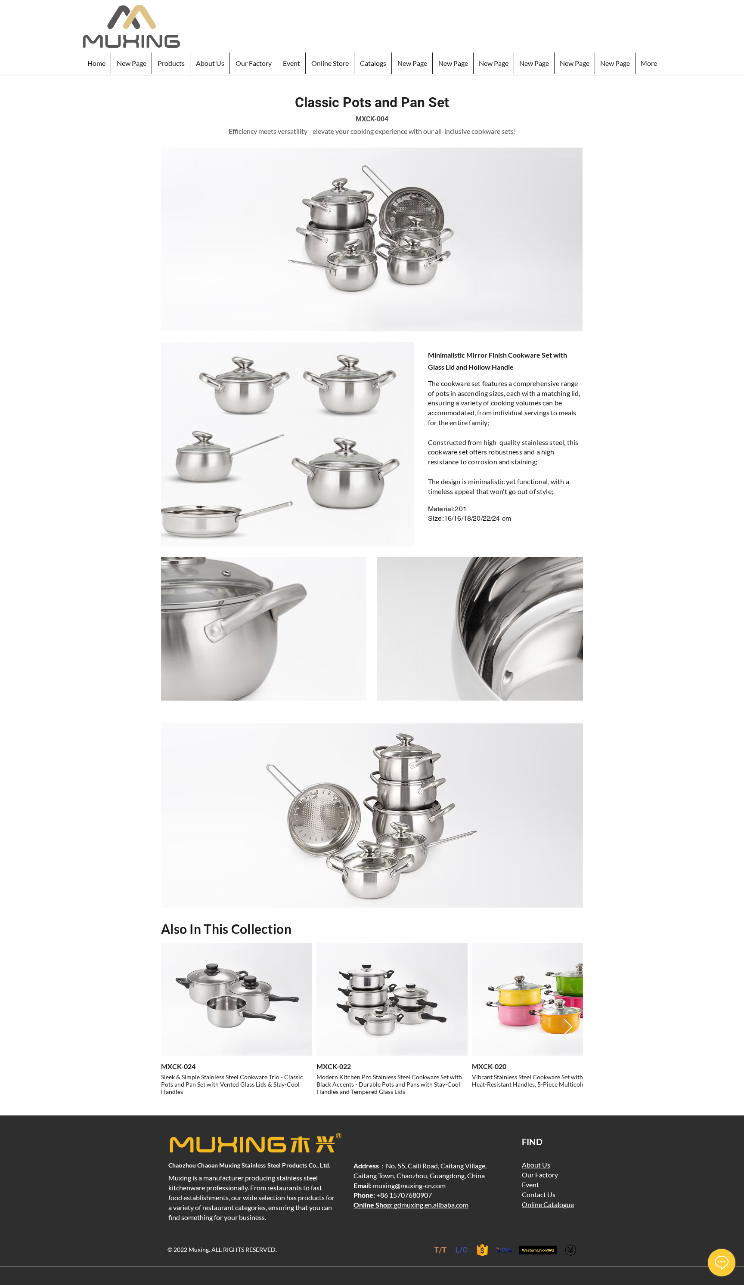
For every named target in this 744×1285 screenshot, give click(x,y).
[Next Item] (568, 1027)
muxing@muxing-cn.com (409, 1185)
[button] (171, 63)
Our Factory (540, 1175)
